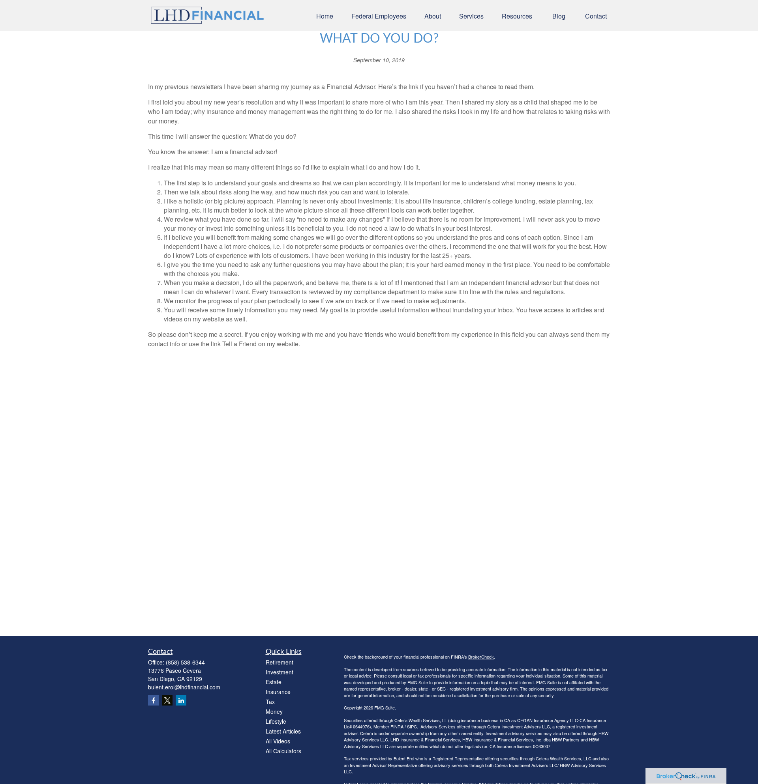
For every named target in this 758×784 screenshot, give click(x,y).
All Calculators (283, 751)
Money (274, 711)
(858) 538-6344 (185, 662)
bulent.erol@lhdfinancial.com (184, 687)
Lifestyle (276, 721)
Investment (279, 672)
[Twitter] (167, 700)
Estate (273, 682)
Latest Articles (283, 731)
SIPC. (413, 726)
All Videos (278, 741)
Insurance (278, 692)
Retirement (279, 662)
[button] (324, 15)
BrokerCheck (481, 656)
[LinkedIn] (181, 700)
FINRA (396, 726)
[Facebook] (153, 700)
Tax (270, 702)
